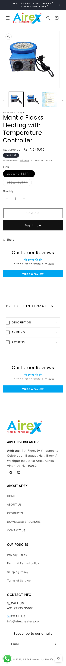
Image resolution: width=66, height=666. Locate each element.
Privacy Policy (17, 555)
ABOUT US (14, 504)
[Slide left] (4, 100)
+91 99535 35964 (20, 608)
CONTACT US (16, 530)
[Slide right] (62, 100)
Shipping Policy (18, 572)
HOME (11, 496)
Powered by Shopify (41, 659)
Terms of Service (19, 580)
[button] (8, 18)
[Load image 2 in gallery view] (33, 99)
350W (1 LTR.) (19, 183)
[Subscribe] (54, 644)
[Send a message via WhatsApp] (7, 658)
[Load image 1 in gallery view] (16, 99)
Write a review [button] (33, 274)
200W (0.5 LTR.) (21, 174)
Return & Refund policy (23, 563)
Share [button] (11, 239)
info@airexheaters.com (24, 621)
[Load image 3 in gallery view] (49, 99)
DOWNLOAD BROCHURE (23, 521)
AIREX (26, 659)
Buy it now (33, 225)
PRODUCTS (15, 513)
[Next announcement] (59, 5)
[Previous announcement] (7, 5)
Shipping (24, 160)
